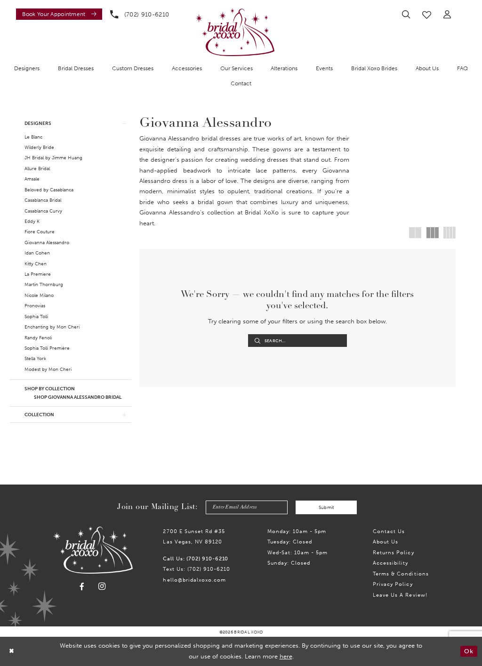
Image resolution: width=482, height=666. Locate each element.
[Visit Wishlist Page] (426, 14)
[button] (447, 14)
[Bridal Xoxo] (234, 32)
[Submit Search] (257, 340)
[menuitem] (57, 14)
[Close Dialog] (11, 651)
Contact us (389, 531)
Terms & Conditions (401, 573)
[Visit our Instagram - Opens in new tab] (102, 587)
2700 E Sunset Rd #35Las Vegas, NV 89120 (194, 536)
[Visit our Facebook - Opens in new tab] (82, 586)
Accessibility (390, 562)
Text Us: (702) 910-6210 (196, 569)
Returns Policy (393, 552)
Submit (326, 507)
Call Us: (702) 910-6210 (195, 558)
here (286, 656)
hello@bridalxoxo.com (194, 579)
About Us (385, 541)
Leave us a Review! (400, 595)
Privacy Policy (392, 584)
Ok (468, 651)
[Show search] (406, 14)
